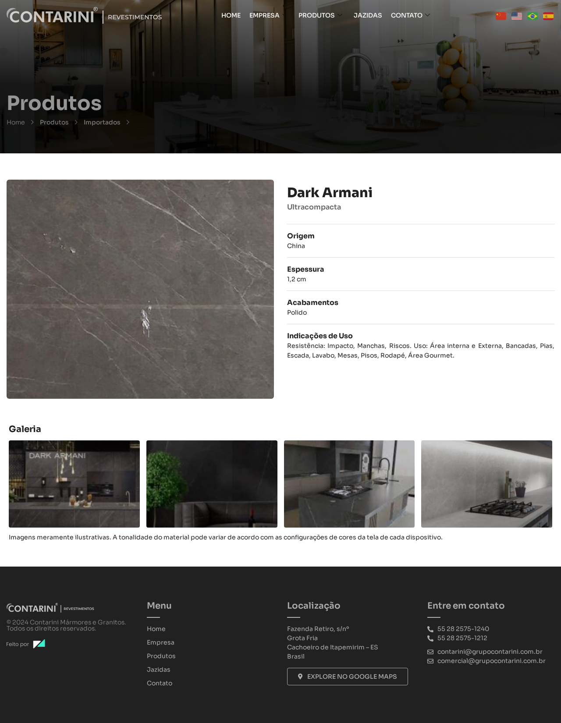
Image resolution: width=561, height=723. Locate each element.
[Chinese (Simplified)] (501, 15)
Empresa (264, 15)
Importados (102, 122)
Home (231, 15)
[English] (517, 15)
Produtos (316, 15)
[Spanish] (548, 15)
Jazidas (368, 15)
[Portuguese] (533, 15)
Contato (407, 15)
